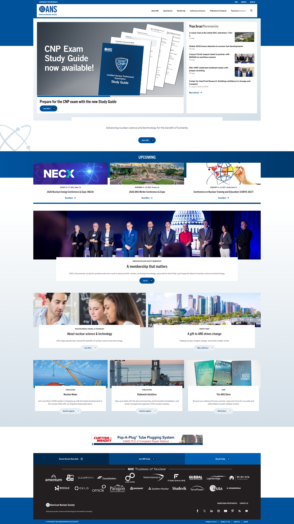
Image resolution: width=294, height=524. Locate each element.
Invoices (237, 522)
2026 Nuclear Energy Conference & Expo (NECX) (70, 191)
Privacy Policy (211, 522)
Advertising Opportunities (227, 503)
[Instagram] (218, 510)
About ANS (155, 11)
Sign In (252, 2)
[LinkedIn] (211, 510)
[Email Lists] (246, 510)
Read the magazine (68, 411)
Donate (243, 2)
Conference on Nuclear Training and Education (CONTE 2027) (224, 191)
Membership (181, 11)
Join (236, 2)
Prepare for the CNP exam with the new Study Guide (78, 101)
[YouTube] (225, 510)
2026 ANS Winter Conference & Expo (147, 191)
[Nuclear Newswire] (239, 510)
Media (246, 522)
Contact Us (244, 503)
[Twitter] (204, 510)
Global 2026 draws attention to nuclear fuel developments (216, 46)
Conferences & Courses (197, 11)
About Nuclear (168, 11)
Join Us (145, 280)
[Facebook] (197, 510)
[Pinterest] (232, 510)
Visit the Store (222, 411)
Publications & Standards (218, 11)
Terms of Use (225, 522)
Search (251, 10)
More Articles (194, 92)
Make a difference (202, 348)
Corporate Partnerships (48, 2)
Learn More (46, 108)
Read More (69, 198)
